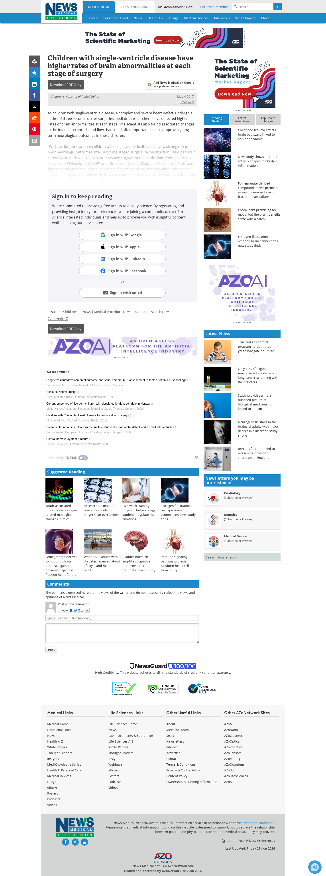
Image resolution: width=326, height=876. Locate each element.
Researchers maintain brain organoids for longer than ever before (101, 510)
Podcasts (53, 799)
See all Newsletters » (221, 557)
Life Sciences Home (135, 7)
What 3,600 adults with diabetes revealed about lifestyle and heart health (102, 563)
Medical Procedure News (112, 312)
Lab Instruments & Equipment (130, 735)
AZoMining (232, 759)
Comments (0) (58, 318)
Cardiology (232, 493)
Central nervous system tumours (67, 439)
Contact (172, 759)
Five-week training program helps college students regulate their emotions (139, 512)
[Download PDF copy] (34, 61)
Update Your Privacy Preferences (250, 840)
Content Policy (176, 776)
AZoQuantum (234, 764)
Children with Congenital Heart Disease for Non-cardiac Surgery (87, 415)
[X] (34, 106)
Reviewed (187, 102)
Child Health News (77, 312)
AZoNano (231, 730)
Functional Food (59, 730)
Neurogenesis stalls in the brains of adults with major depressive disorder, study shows (258, 428)
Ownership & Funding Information (191, 782)
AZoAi (228, 782)
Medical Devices (59, 776)
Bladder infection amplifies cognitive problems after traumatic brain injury (138, 563)
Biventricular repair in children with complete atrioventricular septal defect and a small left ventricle (109, 427)
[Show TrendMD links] (196, 457)
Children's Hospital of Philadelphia (75, 96)
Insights (53, 759)
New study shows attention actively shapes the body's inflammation (258, 161)
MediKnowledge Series (64, 764)
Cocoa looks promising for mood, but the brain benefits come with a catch (259, 214)
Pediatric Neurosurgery (61, 391)
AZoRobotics (233, 747)
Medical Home (99, 7)
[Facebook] (34, 95)
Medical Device (235, 536)
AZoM (228, 724)
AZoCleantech (234, 735)
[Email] (34, 140)
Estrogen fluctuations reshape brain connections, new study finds (178, 512)
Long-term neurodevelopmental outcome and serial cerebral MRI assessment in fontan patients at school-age (116, 380)
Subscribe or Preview (238, 498)
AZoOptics (231, 741)
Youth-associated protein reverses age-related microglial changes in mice (61, 512)
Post (51, 650)
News (51, 735)
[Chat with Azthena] (315, 867)
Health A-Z (55, 741)
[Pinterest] (34, 129)
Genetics (230, 514)
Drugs (51, 782)
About (170, 724)
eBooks (52, 787)
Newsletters (175, 741)
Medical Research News (152, 312)
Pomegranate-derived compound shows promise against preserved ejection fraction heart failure (61, 566)
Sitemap (172, 747)
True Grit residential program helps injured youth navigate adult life (256, 346)
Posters (52, 793)
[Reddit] (34, 117)
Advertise (173, 753)
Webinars (115, 764)
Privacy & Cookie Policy (183, 770)
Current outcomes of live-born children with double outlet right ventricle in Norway (98, 403)
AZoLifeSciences (236, 776)
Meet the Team (177, 730)
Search (171, 735)
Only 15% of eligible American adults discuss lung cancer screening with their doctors (258, 375)
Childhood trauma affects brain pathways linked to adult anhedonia (257, 134)
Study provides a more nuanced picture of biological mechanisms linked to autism (255, 402)
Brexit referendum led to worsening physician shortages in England (256, 453)
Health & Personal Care (64, 770)
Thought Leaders (59, 753)
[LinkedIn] (34, 83)
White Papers (57, 747)
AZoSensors (233, 753)
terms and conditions (258, 823)
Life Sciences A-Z (120, 741)
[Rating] (34, 72)
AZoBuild (231, 770)
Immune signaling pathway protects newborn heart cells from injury (175, 563)
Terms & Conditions (181, 764)
